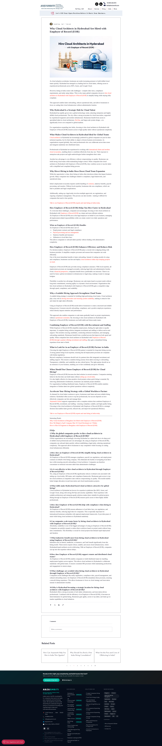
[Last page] (95, 665)
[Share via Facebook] (50, 605)
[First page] (66, 665)
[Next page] (91, 665)
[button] (90, 9)
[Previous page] (70, 665)
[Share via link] (63, 605)
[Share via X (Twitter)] (55, 605)
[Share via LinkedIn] (59, 605)
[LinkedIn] (101, 4)
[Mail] (105, 5)
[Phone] (104, 3)
